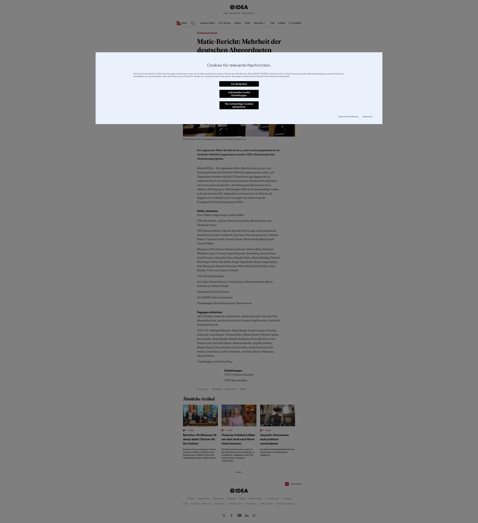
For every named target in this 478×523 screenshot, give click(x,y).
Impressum (367, 117)
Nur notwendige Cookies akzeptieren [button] (239, 105)
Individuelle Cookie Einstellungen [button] (239, 94)
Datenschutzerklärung (348, 117)
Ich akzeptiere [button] (239, 83)
